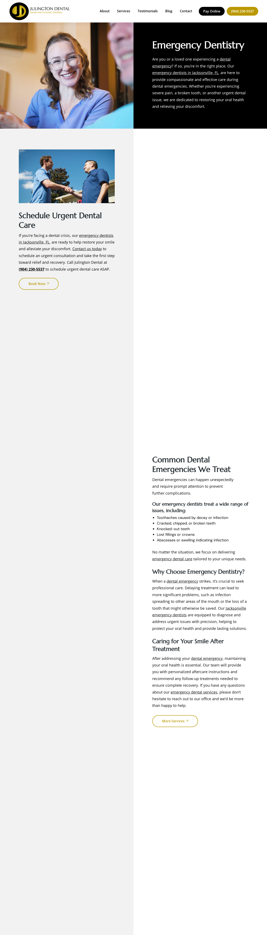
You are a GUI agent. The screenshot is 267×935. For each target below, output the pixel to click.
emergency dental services (194, 692)
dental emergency (182, 581)
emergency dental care (172, 558)
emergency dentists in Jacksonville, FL (185, 72)
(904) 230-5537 (31, 268)
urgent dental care (83, 268)
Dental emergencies (169, 479)
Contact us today (87, 248)
